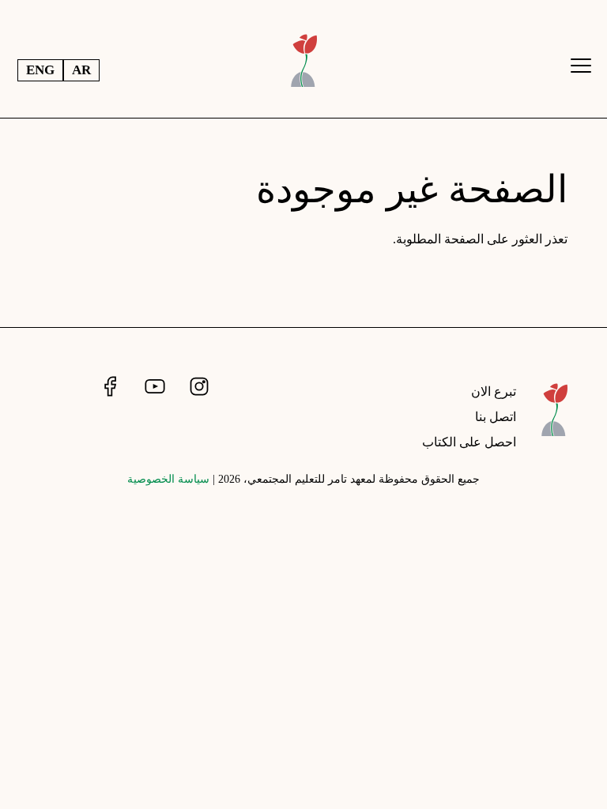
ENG (40, 69)
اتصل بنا (495, 416)
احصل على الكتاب (469, 442)
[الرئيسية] (554, 421)
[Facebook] (108, 386)
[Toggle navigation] (581, 65)
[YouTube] (153, 386)
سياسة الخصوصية (168, 479)
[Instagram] (197, 386)
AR (81, 69)
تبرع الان (493, 391)
